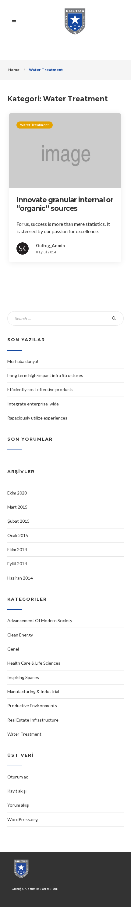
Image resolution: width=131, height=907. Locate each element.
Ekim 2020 (17, 492)
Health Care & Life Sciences (33, 663)
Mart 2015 (17, 506)
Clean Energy (20, 634)
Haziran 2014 (20, 577)
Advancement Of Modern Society (39, 620)
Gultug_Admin (50, 245)
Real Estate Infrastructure (32, 719)
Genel (13, 648)
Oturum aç (17, 776)
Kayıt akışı (17, 790)
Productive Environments (32, 705)
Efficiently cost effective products (40, 389)
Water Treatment (34, 125)
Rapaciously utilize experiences (37, 417)
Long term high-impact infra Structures (45, 375)
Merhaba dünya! (22, 361)
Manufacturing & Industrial (33, 691)
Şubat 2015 (18, 521)
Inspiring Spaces (23, 677)
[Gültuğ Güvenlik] (75, 21)
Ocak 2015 (17, 535)
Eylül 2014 (17, 563)
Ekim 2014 (17, 549)
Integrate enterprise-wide (33, 403)
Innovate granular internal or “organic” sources (64, 204)
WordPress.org (22, 819)
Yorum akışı (18, 805)
